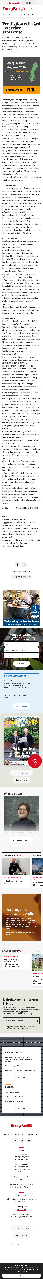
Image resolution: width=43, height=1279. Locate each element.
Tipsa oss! (29, 1134)
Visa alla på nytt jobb (21, 840)
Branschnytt (21, 15)
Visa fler (21, 1077)
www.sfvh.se (17, 531)
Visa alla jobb (21, 706)
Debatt (11, 15)
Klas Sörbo (21, 1209)
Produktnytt (32, 15)
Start (5, 15)
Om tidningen (18, 1134)
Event (38, 1134)
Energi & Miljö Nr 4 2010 (21, 577)
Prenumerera (21, 780)
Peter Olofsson (21, 1201)
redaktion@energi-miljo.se (21, 1217)
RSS (29, 1141)
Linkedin (22, 1141)
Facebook (15, 1141)
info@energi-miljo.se (21, 1169)
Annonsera (7, 1134)
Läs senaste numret (21, 773)
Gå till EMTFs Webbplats (33, 1042)
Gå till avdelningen (35, 855)
